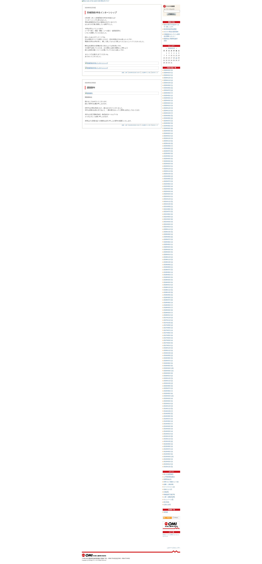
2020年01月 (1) (168, 254)
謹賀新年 (91, 87)
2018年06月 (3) (168, 302)
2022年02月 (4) (168, 194)
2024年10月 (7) (168, 113)
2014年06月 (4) (168, 421)
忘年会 (164, 534)
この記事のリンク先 (145, 72)
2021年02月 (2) (168, 224)
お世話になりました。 (175, 534)
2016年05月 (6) (168, 365)
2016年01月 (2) (168, 376)
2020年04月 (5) (168, 247)
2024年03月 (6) (168, 131)
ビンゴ (167, 534)
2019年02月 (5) (168, 282)
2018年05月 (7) (168, 305)
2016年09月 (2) (168, 355)
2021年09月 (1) (168, 206)
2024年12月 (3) (168, 108)
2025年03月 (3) (168, 100)
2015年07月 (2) (168, 388)
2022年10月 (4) (168, 173)
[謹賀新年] (122, 93)
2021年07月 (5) (168, 211)
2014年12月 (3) (168, 406)
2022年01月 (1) (168, 196)
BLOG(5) (166, 502)
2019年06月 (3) (168, 272)
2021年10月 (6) (168, 204)
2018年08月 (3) (168, 297)
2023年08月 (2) (168, 148)
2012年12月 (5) (168, 466)
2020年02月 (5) (168, 252)
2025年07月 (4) (168, 90)
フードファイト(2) (169, 487)
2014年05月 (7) (168, 423)
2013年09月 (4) (168, 444)
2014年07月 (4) (168, 418)
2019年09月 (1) (168, 264)
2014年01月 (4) (168, 434)
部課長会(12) (167, 479)
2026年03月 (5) (168, 70)
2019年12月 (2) (168, 257)
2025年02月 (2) (168, 103)
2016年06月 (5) (168, 363)
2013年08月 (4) (168, 446)
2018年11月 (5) (168, 290)
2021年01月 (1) (168, 226)
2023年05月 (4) (168, 156)
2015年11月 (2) (168, 381)
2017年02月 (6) (168, 343)
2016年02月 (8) (168, 373)
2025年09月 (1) (168, 85)
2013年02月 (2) (168, 461)
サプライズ (165, 536)
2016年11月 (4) (168, 350)
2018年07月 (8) (168, 300)
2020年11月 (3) (168, 229)
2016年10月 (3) (168, 353)
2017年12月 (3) (168, 317)
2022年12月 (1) (168, 168)
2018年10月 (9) (168, 292)
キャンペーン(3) (168, 499)
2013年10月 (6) (168, 441)
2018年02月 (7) (168, 312)
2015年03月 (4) (168, 398)
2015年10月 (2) (168, 383)
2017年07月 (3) (168, 330)
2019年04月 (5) (168, 277)
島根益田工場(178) (169, 494)
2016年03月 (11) (168, 370)
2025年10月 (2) (168, 83)
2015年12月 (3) (168, 378)
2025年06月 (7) (168, 93)
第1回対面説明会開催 (170, 29)
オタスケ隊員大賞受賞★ (171, 31)
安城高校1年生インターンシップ (102, 12)
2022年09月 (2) (168, 176)
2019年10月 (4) (168, 262)
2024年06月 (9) (168, 123)
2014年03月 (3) (168, 428)
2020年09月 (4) (168, 234)
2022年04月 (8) (168, 189)
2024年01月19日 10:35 (134, 72)
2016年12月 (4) (168, 348)
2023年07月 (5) (168, 151)
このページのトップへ (173, 548)
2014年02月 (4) (168, 431)
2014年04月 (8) (168, 426)
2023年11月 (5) (168, 141)
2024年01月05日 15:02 (134, 125)
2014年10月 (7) (168, 411)
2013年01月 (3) (168, 464)
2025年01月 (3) (168, 105)
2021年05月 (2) (168, 216)
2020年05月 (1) (168, 244)
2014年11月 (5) (168, 408)
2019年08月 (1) (168, 267)
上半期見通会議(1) (169, 477)
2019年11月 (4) (168, 259)
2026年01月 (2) (168, 75)
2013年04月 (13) (168, 456)
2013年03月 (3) (168, 459)
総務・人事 (124, 72)
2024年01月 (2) (168, 136)
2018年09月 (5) (168, 295)
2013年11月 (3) (168, 439)
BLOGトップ (155, 72)
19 (176, 58)
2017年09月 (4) (168, 325)
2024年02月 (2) (168, 133)
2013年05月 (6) (168, 454)
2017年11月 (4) (168, 320)
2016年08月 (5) (168, 358)
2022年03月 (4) (168, 191)
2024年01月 (171, 48)
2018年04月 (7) (168, 307)
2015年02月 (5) (168, 401)
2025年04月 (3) (168, 98)
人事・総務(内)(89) (169, 497)
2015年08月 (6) (168, 386)
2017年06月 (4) (168, 333)
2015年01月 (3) (168, 403)
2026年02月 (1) (168, 72)
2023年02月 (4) (168, 163)
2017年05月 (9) (168, 335)
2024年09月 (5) (168, 115)
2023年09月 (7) (168, 146)
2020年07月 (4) (168, 239)
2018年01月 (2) (168, 315)
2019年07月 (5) (168, 269)
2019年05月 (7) (168, 274)
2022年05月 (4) (168, 186)
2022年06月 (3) (168, 184)
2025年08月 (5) (168, 88)
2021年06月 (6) (168, 214)
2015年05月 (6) (168, 393)
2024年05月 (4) (168, 126)
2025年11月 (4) (168, 80)
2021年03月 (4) (168, 221)
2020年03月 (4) (168, 249)
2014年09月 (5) (168, 413)
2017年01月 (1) (168, 345)
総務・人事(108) (168, 484)
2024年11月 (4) (168, 110)
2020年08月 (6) (168, 237)
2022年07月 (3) (168, 181)
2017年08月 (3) (168, 328)
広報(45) (166, 492)
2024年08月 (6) (168, 118)
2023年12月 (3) (168, 138)
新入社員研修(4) (168, 474)
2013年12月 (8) (168, 436)
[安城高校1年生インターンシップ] (122, 63)
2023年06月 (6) (168, 153)
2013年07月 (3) (168, 449)
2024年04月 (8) (168, 128)
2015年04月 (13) (168, 396)
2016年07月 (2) (168, 360)
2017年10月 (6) (168, 323)
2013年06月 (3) (168, 451)
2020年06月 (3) (168, 242)
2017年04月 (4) (168, 338)
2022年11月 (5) (168, 171)
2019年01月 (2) (168, 285)
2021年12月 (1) (168, 199)
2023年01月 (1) (168, 166)
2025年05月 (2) (168, 95)
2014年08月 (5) (168, 416)
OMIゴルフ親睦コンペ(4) (171, 482)
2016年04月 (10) (168, 368)
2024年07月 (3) (168, 121)
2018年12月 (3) (168, 287)
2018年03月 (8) (168, 310)
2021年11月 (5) (168, 201)
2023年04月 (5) (168, 158)
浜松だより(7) (168, 489)
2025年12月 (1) (168, 78)
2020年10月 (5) (168, 232)
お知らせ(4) (167, 504)
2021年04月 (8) (168, 219)
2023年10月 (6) (168, 143)
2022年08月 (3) (168, 179)
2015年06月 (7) (168, 391)
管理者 (166, 512)
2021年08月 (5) (168, 209)
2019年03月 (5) (168, 280)
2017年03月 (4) (168, 340)
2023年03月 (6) (168, 161)
